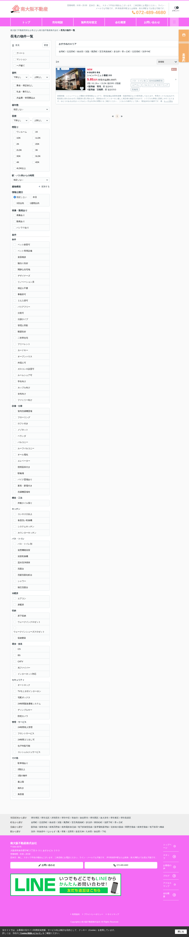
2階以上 (21, 769)
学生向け (22, 381)
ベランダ (22, 436)
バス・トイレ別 (25, 544)
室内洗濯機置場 (25, 411)
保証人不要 (23, 288)
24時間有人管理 (25, 727)
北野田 (70, 831)
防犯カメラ (23, 716)
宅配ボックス (24, 697)
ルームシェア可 (25, 375)
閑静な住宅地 (24, 269)
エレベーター (24, 461)
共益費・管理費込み (26, 98)
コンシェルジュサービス (29, 752)
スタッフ (166, 856)
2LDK (19, 150)
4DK (37, 162)
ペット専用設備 (25, 251)
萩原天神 (80, 831)
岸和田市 (55, 818)
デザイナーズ (24, 276)
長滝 (98, 72)
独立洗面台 (23, 587)
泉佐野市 (92, 72)
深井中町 (146, 51)
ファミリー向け (25, 400)
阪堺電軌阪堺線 (101, 827)
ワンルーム (22, 132)
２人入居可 (23, 300)
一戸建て (21, 65)
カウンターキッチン (27, 533)
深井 (33, 831)
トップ (26, 22)
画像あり (21, 215)
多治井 (117, 51)
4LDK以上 (21, 168)
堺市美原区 (126, 818)
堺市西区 (94, 818)
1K (36, 132)
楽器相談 (22, 257)
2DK (37, 144)
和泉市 (75, 818)
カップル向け (24, 387)
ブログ (166, 876)
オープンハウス (25, 356)
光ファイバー (24, 667)
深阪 (87, 51)
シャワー (22, 581)
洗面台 (21, 568)
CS (19, 649)
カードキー (23, 350)
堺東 (63, 831)
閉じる (181, 931)
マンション (22, 59)
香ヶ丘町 (126, 51)
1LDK (37, 138)
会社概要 (120, 22)
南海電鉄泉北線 (69, 827)
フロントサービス (26, 733)
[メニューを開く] (174, 22)
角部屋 (21, 794)
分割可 (21, 313)
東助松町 (98, 822)
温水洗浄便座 (24, 562)
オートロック (24, 685)
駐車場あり (23, 763)
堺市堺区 (35, 818)
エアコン (22, 598)
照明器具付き (24, 467)
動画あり (21, 221)
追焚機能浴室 (24, 550)
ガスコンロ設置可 (26, 369)
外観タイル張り (25, 503)
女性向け (22, 394)
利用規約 (76, 914)
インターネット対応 (27, 674)
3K (36, 150)
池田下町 (108, 822)
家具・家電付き (25, 485)
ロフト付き (23, 423)
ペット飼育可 (24, 244)
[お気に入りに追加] (82, 89)
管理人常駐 (23, 325)
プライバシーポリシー (93, 914)
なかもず (51, 831)
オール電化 (23, 454)
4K (18, 162)
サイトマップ (113, 914)
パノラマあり (23, 227)
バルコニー (23, 442)
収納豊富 (22, 638)
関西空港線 (130, 827)
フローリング (24, 417)
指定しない (22, 197)
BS (19, 655)
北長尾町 (136, 51)
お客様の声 (167, 867)
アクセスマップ (167, 884)
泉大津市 (104, 818)
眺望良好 (22, 331)
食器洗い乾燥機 (25, 520)
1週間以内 (34, 203)
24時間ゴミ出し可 (26, 739)
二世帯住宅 (23, 338)
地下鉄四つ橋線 (157, 827)
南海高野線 (54, 827)
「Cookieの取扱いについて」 (30, 933)
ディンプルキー (25, 710)
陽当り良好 (23, 263)
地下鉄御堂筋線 (85, 827)
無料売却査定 (89, 22)
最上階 (21, 782)
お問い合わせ (152, 22)
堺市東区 (114, 818)
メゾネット (23, 430)
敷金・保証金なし (25, 85)
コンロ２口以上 (25, 514)
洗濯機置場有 (24, 492)
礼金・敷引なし (24, 91)
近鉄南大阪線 (117, 827)
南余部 (80, 51)
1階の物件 (22, 775)
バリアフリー (24, 307)
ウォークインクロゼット (29, 622)
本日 (35, 197)
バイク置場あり (25, 479)
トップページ (167, 846)
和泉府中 (41, 831)
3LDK (37, 156)
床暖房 (21, 604)
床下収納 (22, 616)
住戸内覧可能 (24, 746)
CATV (20, 661)
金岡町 (62, 51)
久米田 (89, 831)
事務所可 (22, 294)
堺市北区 (45, 818)
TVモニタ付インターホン (29, 691)
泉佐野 (97, 831)
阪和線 (92, 86)
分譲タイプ (23, 319)
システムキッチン (26, 526)
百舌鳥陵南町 (105, 51)
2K (18, 144)
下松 (104, 831)
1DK (19, 138)
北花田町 (71, 51)
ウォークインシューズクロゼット (29, 632)
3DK (19, 156)
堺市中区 (66, 818)
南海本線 (43, 827)
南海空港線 (142, 827)
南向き (21, 788)
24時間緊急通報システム (29, 703)
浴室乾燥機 (23, 556)
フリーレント (24, 344)
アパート (21, 53)
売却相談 (57, 22)
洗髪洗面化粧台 (25, 575)
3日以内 (20, 203)
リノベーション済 (26, 282)
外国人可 (22, 363)
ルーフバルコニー (26, 448)
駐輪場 (21, 473)
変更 (46, 45)
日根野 (100, 89)
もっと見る (168, 101)
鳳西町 (94, 51)
